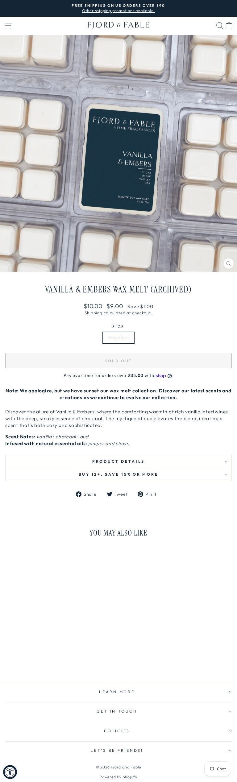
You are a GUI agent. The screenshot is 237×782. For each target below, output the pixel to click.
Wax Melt (118, 337)
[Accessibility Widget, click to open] (10, 772)
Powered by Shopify (118, 777)
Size (118, 326)
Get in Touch (117, 711)
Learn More (117, 691)
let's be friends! (117, 750)
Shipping (93, 312)
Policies (117, 730)
